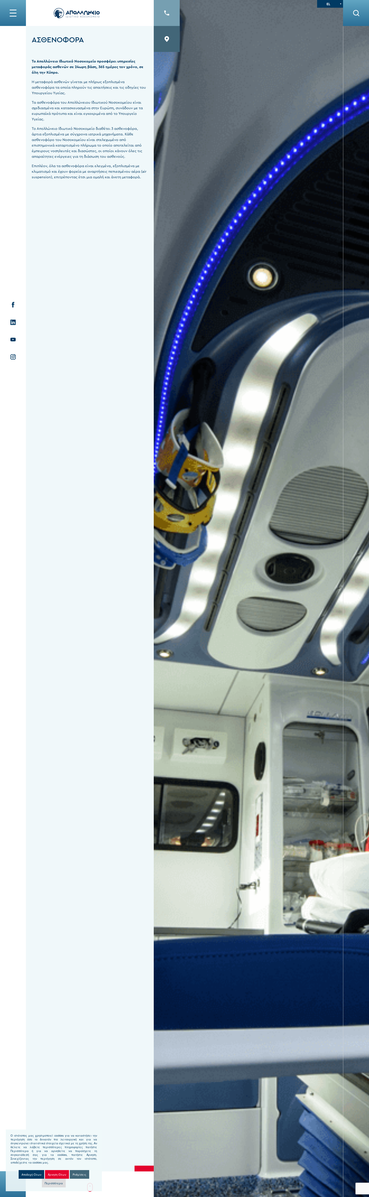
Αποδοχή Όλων (31, 1174)
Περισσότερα (54, 1183)
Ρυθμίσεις (79, 1174)
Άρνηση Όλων (57, 1174)
